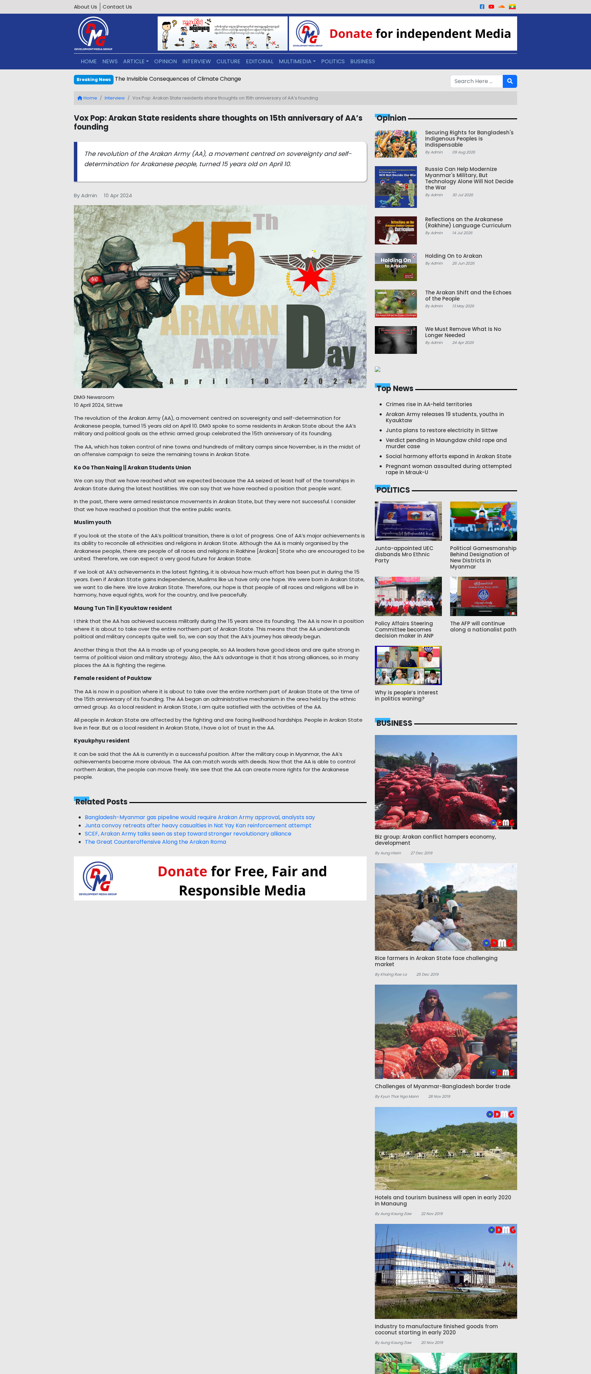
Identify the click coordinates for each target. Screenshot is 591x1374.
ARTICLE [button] (134, 61)
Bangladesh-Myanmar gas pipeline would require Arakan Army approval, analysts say (200, 817)
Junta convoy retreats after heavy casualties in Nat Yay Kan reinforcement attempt (198, 825)
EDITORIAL (259, 61)
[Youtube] (491, 6)
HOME (89, 61)
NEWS (110, 61)
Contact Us (117, 6)
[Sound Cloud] (501, 6)
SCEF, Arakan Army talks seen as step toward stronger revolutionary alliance (188, 834)
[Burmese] (512, 6)
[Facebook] (482, 6)
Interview (115, 98)
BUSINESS (362, 61)
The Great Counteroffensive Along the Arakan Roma (155, 842)
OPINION (165, 61)
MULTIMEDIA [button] (295, 61)
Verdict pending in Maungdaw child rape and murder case (193, 79)
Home (89, 98)
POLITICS (333, 61)
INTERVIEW (196, 61)
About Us (85, 6)
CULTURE (228, 61)
